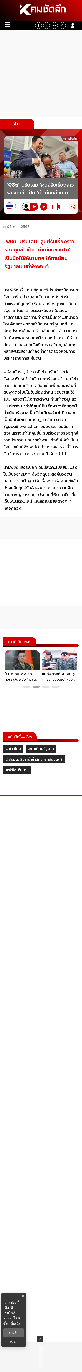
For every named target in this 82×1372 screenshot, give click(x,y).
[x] (46, 25)
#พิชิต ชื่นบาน (17, 770)
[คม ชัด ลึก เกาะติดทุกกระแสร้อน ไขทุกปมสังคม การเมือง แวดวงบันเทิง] (41, 10)
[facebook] (38, 25)
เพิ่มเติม (15, 1323)
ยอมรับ (13, 1333)
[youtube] (54, 25)
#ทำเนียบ (13, 749)
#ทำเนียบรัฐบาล (41, 749)
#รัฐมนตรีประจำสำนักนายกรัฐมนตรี (34, 759)
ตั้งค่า (14, 1342)
